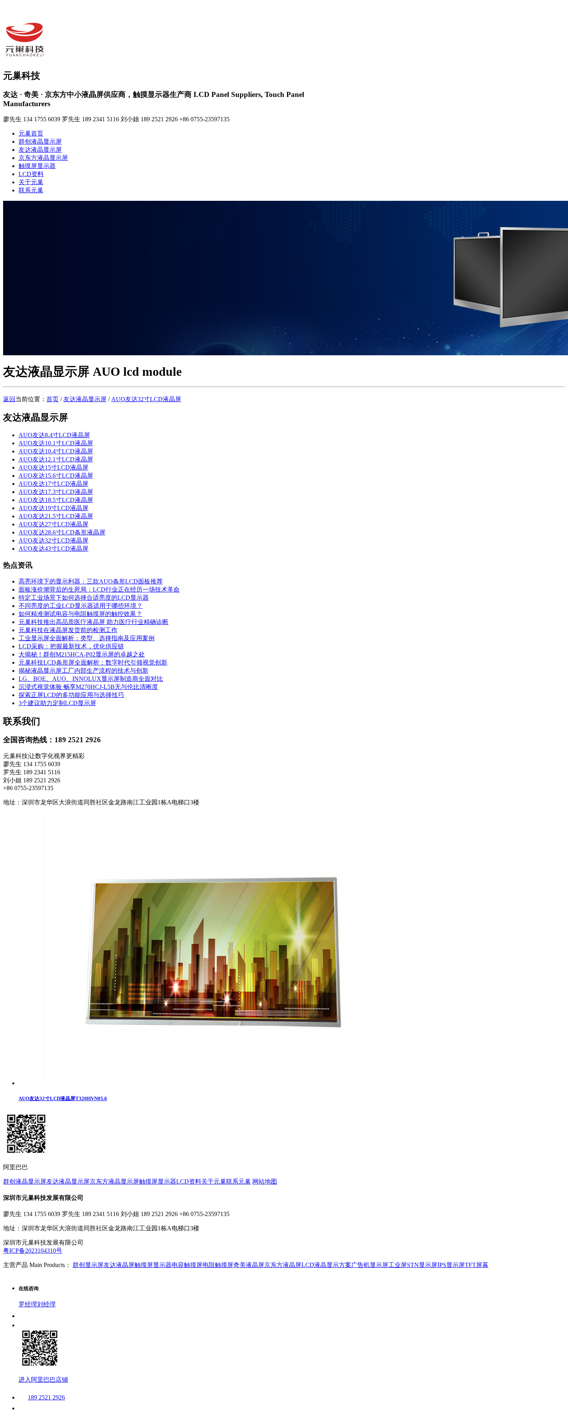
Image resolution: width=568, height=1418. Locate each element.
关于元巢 (31, 182)
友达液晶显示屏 (40, 149)
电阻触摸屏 (217, 1265)
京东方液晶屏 (282, 1265)
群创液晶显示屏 (40, 141)
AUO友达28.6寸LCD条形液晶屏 (62, 532)
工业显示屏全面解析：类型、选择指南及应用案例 (87, 638)
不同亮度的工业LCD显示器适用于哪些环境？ (81, 605)
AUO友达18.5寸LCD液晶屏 (56, 500)
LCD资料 (31, 174)
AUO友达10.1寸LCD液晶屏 (56, 443)
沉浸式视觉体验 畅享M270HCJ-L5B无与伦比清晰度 (88, 687)
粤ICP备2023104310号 (32, 1250)
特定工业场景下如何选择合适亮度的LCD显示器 (84, 597)
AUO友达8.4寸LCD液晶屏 (54, 435)
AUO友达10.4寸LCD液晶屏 (56, 451)
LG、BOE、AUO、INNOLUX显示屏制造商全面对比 (91, 678)
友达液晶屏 (119, 1265)
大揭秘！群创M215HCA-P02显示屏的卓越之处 (82, 654)
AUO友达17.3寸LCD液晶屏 (56, 491)
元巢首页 (31, 133)
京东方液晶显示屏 (43, 157)
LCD (307, 1265)
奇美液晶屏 (248, 1265)
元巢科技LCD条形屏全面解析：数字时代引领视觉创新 (93, 662)
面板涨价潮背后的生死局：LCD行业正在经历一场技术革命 (99, 589)
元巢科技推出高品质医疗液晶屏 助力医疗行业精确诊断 (93, 622)
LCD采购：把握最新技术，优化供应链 (71, 646)
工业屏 (397, 1265)
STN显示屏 (422, 1265)
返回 (9, 399)
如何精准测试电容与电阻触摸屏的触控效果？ (80, 614)
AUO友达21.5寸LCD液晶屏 (56, 516)
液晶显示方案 (332, 1265)
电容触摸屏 (187, 1265)
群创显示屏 (88, 1265)
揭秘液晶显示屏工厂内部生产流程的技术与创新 (83, 670)
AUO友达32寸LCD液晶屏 (146, 399)
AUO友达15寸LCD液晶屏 (53, 467)
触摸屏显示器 (37, 166)
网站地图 (264, 1181)
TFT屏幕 (476, 1265)
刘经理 (46, 1304)
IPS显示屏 (451, 1265)
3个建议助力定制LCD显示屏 (57, 703)
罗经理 (28, 1304)
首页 (52, 399)
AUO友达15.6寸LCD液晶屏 (56, 475)
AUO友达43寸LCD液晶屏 (53, 548)
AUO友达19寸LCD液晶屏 (53, 508)
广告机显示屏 (369, 1265)
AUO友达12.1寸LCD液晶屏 (56, 459)
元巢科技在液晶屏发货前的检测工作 (68, 630)
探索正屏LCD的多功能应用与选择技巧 (71, 695)
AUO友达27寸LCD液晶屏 (53, 524)
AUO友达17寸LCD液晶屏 (53, 483)
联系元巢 (31, 190)
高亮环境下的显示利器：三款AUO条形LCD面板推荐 (91, 581)
